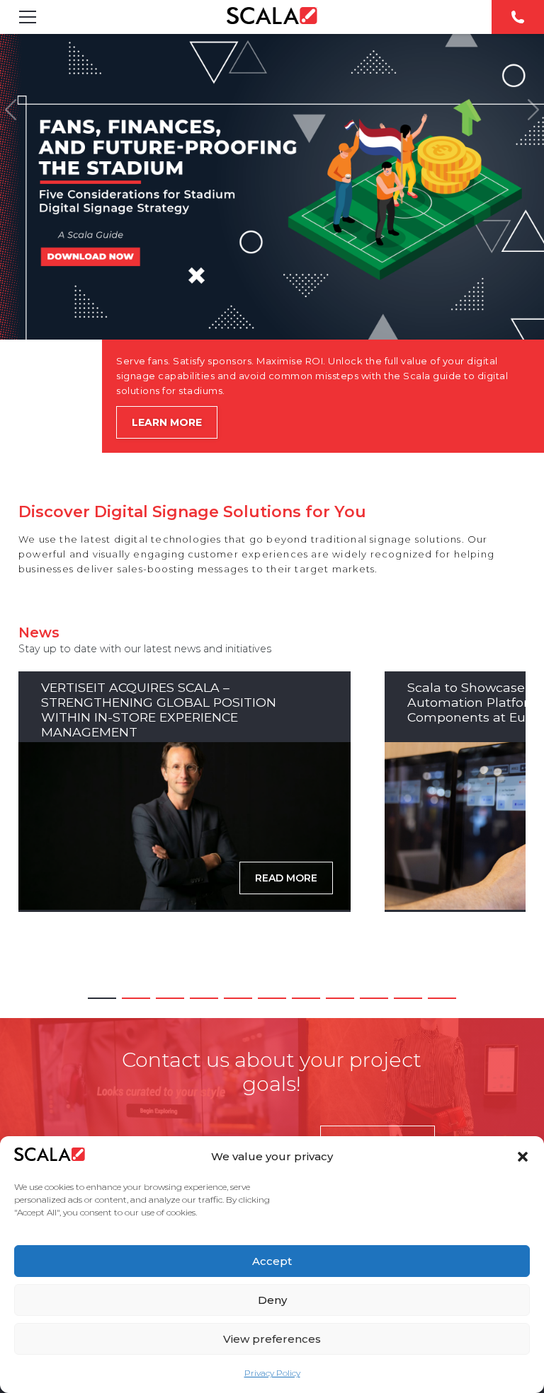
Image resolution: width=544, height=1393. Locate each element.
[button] (523, 1157)
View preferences (272, 1339)
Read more (286, 878)
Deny (272, 1300)
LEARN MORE (167, 422)
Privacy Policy (272, 1373)
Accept (272, 1261)
